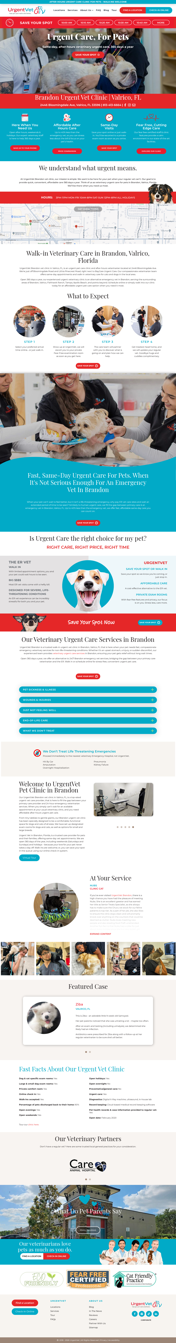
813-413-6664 (112, 105)
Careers (93, 1318)
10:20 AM (104, 22)
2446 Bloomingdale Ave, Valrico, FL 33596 (70, 105)
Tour (114, 10)
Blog (106, 10)
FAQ (98, 10)
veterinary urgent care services (69, 653)
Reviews (93, 1314)
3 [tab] (125, 827)
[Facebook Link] (135, 1313)
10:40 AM (142, 22)
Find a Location (25, 1301)
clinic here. (33, 1123)
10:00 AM (66, 22)
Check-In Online (24, 1310)
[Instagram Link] (142, 1313)
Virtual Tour (29, 857)
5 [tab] (133, 827)
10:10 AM (86, 22)
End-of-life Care (88, 720)
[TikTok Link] (149, 1313)
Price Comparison (67, 151)
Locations (59, 10)
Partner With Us (97, 1322)
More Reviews (88, 1229)
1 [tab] (117, 827)
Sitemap (93, 1326)
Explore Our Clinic (151, 151)
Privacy (103, 1339)
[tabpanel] (88, 1020)
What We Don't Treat (88, 731)
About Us (85, 10)
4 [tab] (129, 827)
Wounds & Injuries (88, 700)
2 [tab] (121, 827)
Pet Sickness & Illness (88, 689)
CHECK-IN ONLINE (159, 10)
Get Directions (88, 209)
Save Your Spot (109, 148)
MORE (161, 22)
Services (73, 10)
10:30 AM (123, 22)
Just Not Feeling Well (88, 710)
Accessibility (114, 1339)
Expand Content (100, 934)
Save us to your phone (25, 148)
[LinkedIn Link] (156, 1313)
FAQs (53, 1318)
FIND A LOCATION (132, 10)
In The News (95, 1310)
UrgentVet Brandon (121, 895)
